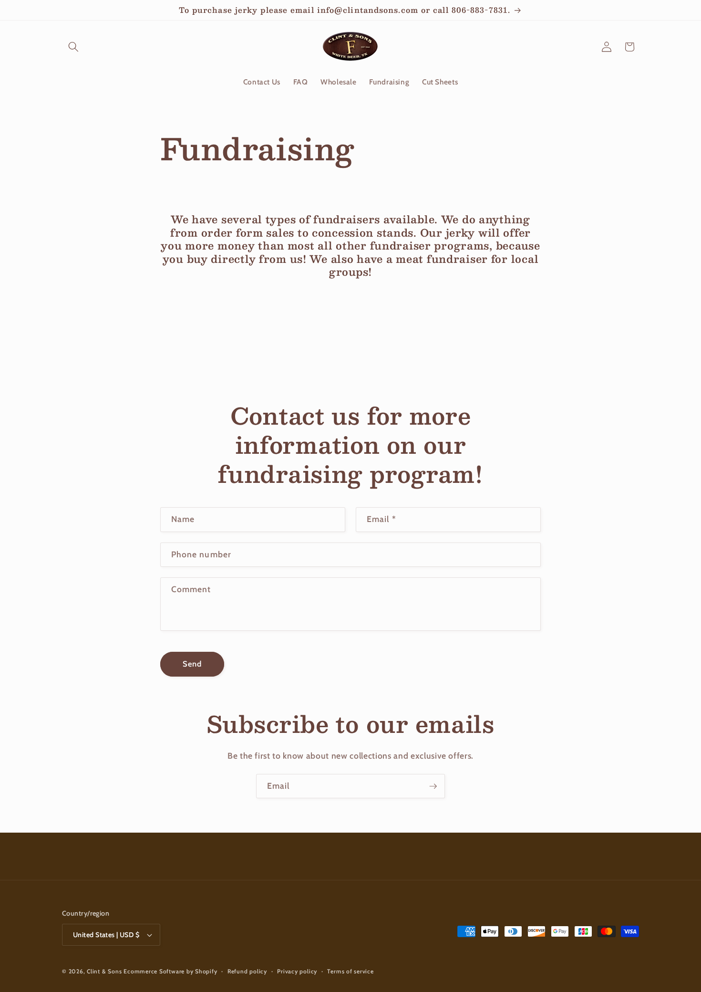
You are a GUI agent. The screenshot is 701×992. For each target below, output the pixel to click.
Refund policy (247, 971)
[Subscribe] (433, 786)
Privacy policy (297, 971)
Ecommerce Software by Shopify (170, 971)
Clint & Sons (104, 971)
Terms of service (350, 971)
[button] (73, 46)
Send (192, 663)
